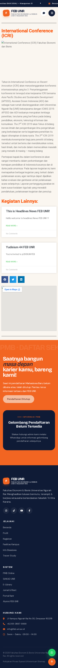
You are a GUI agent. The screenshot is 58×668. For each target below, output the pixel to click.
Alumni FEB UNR (10, 601)
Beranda (7, 527)
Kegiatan (7, 539)
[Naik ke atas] (52, 662)
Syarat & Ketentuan (28, 661)
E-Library (7, 584)
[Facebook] (29, 510)
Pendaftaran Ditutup (18, 399)
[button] (4, 279)
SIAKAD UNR (9, 579)
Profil (5, 533)
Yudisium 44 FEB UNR (20, 247)
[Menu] (51, 13)
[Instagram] (6, 510)
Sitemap (41, 661)
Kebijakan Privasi (10, 661)
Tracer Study (9, 555)
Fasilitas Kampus (11, 544)
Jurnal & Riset (10, 590)
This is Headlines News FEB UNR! (28, 211)
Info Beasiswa (10, 550)
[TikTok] (14, 510)
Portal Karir (8, 596)
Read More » (11, 226)
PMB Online (8, 573)
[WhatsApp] (52, 652)
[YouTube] (21, 510)
